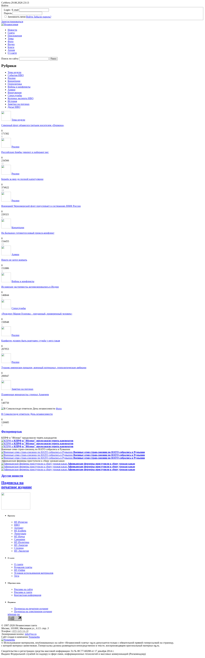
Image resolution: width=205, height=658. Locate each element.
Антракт (18, 527)
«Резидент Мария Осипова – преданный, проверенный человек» (36, 313)
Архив (11, 50)
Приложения (15, 35)
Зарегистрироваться (12, 21)
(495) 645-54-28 (20, 631)
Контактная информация (27, 595)
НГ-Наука (19, 536)
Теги (16, 576)
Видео (11, 44)
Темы (11, 38)
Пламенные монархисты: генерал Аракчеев (25, 394)
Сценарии (19, 539)
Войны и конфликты (19, 86)
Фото (10, 41)
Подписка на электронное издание (33, 611)
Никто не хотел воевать (14, 259)
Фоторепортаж (11, 431)
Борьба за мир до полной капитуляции (22, 179)
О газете (12, 53)
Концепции (14, 81)
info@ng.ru (31, 634)
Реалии (12, 78)
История (12, 101)
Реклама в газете (23, 592)
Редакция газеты (23, 567)
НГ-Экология (21, 551)
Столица (19, 548)
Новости (12, 30)
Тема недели (14, 72)
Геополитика (15, 84)
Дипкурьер (20, 533)
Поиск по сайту (9, 58)
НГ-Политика (21, 542)
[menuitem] (106, 30)
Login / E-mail (11, 9)
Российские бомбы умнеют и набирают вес (25, 152)
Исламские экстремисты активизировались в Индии (30, 286)
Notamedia (34, 637)
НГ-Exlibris (20, 530)
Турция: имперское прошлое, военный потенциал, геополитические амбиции (43, 367)
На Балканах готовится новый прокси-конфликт (27, 233)
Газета (11, 32)
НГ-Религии (21, 522)
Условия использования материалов (33, 573)
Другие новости (12, 475)
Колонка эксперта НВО (20, 98)
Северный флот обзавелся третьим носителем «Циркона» (32, 125)
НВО (17, 525)
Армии (11, 89)
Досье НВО (14, 107)
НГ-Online (19, 570)
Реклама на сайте (23, 589)
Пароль (8, 13)
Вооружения (14, 92)
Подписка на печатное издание (16, 485)
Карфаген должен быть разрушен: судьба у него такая (30, 340)
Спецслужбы (15, 95)
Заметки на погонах (18, 104)
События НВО (16, 75)
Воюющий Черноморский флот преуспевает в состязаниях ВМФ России (41, 206)
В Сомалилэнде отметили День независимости (27, 414)
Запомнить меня (16, 16)
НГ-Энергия (21, 545)
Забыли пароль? (42, 16)
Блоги (11, 47)
